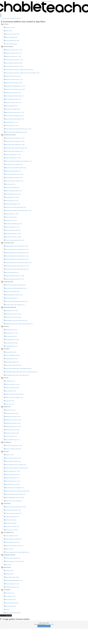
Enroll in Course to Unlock (44, 626)
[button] (1, 14)
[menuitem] (1, 16)
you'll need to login (50, 624)
